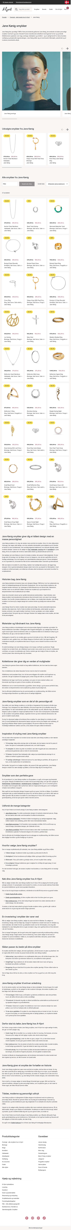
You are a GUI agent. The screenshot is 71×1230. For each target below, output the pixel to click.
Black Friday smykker (44, 1156)
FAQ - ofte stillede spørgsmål (10, 1204)
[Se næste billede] (67, 48)
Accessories (6, 1162)
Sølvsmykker (42, 1164)
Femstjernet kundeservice (17, 2)
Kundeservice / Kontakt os (10, 1207)
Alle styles (5, 1167)
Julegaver (41, 1159)
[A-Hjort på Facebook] (26, 1218)
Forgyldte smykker (43, 1162)
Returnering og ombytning (9, 1195)
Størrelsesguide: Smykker (9, 1209)
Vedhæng (5, 1159)
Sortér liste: (41, 184)
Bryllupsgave (42, 1170)
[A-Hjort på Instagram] (32, 1218)
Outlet (4, 1164)
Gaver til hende (42, 1167)
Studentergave (42, 1153)
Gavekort (5, 1190)
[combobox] (25, 9)
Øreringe (4, 1145)
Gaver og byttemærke (8, 1193)
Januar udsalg (42, 1142)
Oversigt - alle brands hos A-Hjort (20, 17)
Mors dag (41, 1150)
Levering (4, 1187)
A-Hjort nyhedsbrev (8, 1184)
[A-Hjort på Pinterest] (38, 1218)
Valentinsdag (42, 1145)
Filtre (4, 184)
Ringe (3, 1148)
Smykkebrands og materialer (10, 1198)
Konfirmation (42, 1148)
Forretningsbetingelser (8, 1201)
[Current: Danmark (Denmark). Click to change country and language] (67, 2)
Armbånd (4, 1150)
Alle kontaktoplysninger (35, 1228)
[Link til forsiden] (7, 9)
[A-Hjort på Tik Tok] (44, 1218)
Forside (4, 17)
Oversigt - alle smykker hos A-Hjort (12, 1142)
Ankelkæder (5, 1156)
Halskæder (5, 1153)
